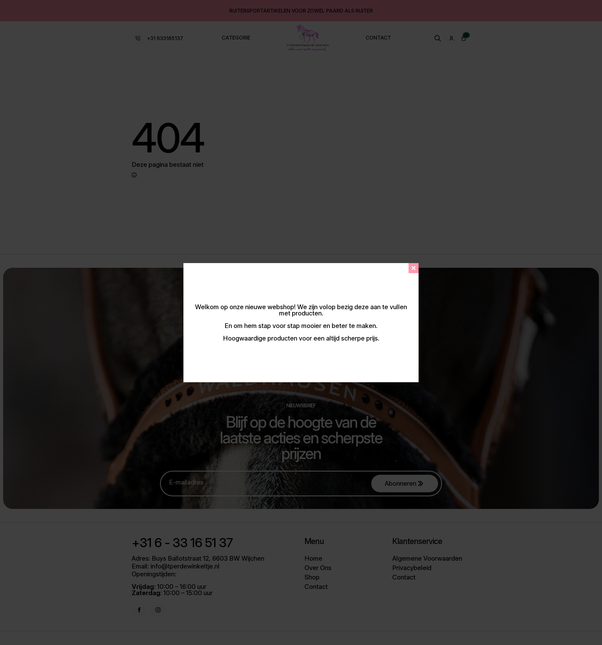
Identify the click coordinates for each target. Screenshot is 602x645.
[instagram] (158, 609)
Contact (378, 38)
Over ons (317, 568)
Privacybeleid (411, 568)
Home (313, 558)
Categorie (236, 38)
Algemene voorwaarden (427, 558)
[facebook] (139, 609)
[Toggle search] (438, 38)
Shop (311, 577)
